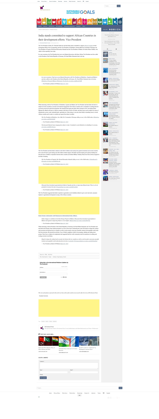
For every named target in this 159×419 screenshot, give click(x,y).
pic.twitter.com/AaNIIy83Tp (83, 220)
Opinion (40, 26)
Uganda (50, 321)
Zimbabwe (54, 321)
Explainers (78, 26)
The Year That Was (112, 54)
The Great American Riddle (114, 79)
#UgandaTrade (60, 187)
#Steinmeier (60, 81)
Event (110, 68)
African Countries (88, 45)
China (117, 149)
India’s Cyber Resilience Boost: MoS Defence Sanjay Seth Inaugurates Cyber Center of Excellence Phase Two (114, 142)
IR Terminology (59, 26)
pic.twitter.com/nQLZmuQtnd (90, 241)
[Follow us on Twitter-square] (112, 29)
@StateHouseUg (93, 159)
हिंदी (83, 1)
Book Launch (112, 58)
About (39, 1)
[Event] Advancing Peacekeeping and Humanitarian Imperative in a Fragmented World (114, 72)
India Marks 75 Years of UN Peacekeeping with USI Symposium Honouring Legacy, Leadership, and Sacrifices (114, 95)
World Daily (53, 29)
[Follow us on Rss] (119, 29)
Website (41, 374)
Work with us (72, 393)
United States (116, 78)
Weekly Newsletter (72, 1)
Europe (115, 159)
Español (87, 1)
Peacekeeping (115, 68)
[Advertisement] (69, 67)
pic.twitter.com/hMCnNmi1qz (49, 127)
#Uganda (50, 81)
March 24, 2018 (64, 83)
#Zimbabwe (44, 81)
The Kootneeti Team (45, 43)
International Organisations (69, 26)
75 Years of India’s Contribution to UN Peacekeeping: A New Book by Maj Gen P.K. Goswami (114, 62)
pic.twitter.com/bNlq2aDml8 (48, 119)
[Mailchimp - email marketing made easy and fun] (63, 277)
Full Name (41, 267)
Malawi (47, 321)
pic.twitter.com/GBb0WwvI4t (53, 161)
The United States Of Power (114, 178)
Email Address (43, 272)
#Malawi (54, 81)
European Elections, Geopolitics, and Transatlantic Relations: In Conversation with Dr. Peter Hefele (114, 164)
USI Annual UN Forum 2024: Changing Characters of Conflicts (114, 117)
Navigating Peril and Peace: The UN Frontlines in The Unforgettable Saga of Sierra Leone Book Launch (114, 106)
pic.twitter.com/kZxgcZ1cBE (75, 81)
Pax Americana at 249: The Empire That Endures (114, 86)
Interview (45, 26)
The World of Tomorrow (114, 171)
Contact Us (79, 1)
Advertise (65, 1)
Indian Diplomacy (44, 29)
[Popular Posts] (116, 49)
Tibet (114, 150)
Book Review (51, 26)
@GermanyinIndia (78, 241)
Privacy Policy (44, 1)
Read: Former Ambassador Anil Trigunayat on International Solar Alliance (58, 216)
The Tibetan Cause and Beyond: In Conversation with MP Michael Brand (114, 153)
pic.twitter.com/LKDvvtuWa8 (71, 187)
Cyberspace (114, 138)
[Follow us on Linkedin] (114, 29)
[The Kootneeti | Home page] (45, 8)
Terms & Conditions (52, 1)
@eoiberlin (65, 81)
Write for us (64, 393)
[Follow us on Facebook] (110, 29)
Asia (115, 149)
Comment (42, 361)
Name (41, 370)
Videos (83, 26)
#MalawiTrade (73, 220)
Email (71, 370)
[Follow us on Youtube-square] (118, 29)
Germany (43, 321)
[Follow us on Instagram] (116, 29)
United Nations (112, 114)
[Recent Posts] (107, 49)
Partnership (60, 1)
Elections (115, 122)
